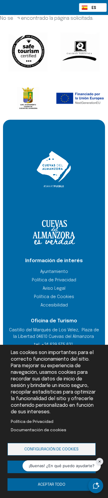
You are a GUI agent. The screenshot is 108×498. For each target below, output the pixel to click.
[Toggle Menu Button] (90, 29)
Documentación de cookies (38, 430)
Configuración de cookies (51, 449)
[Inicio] (27, 30)
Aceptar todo (51, 484)
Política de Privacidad (32, 422)
